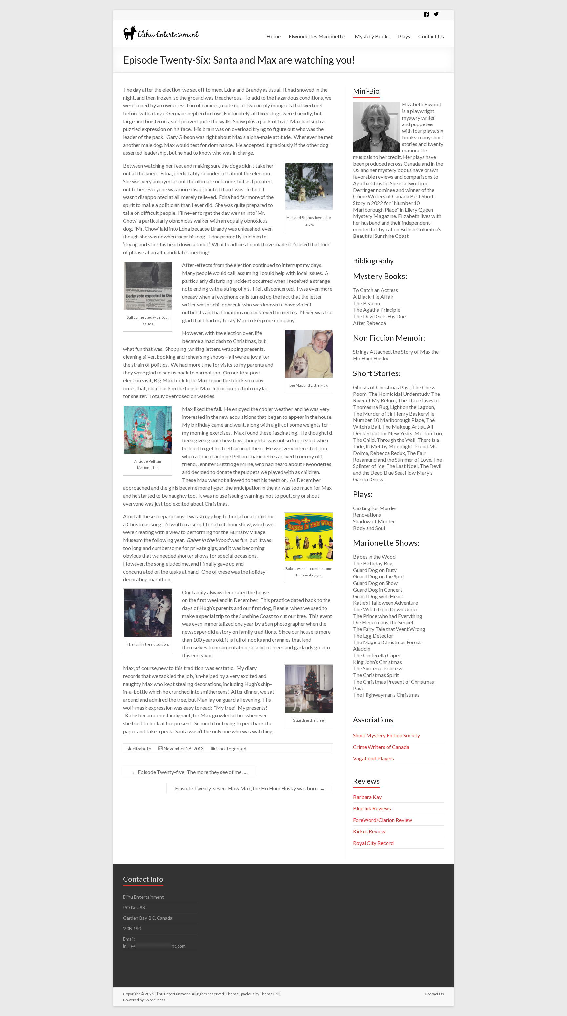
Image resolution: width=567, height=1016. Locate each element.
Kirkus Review (369, 831)
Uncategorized (231, 748)
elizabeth (142, 748)
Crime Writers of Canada (381, 747)
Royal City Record (373, 843)
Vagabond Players (373, 758)
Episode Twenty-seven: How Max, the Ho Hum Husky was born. (250, 788)
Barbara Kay (367, 797)
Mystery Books (372, 36)
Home (273, 36)
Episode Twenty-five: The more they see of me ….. (190, 772)
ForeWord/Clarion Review (382, 820)
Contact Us (431, 36)
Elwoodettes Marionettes (317, 36)
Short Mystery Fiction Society (386, 735)
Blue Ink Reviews (372, 808)
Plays (404, 36)
